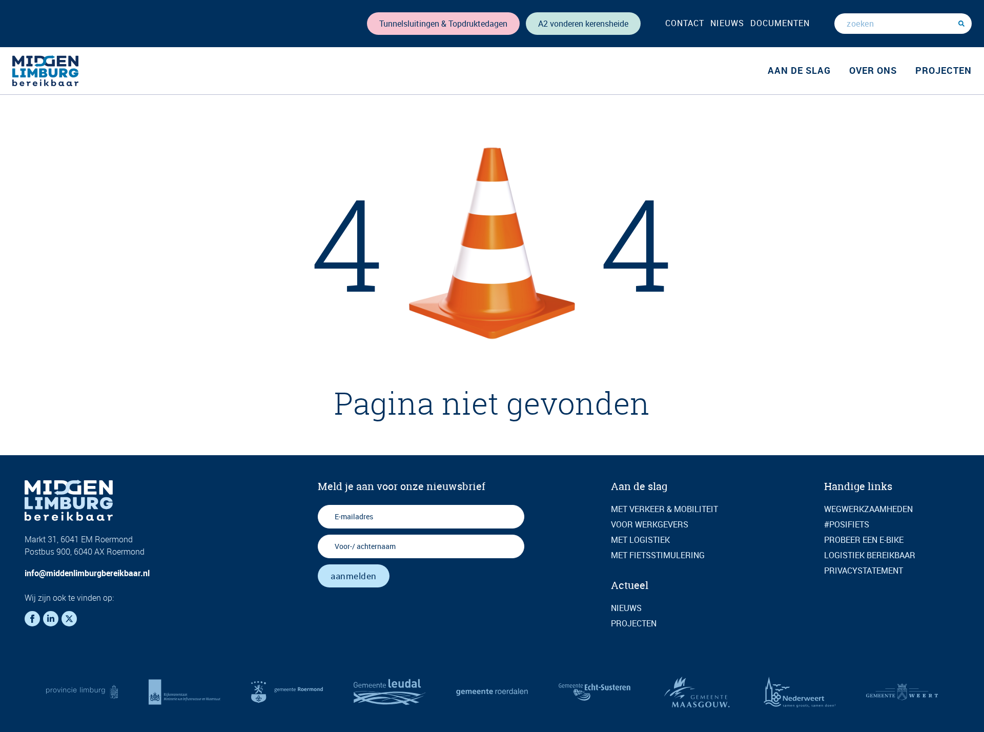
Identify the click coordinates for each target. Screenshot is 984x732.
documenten (780, 23)
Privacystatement (863, 570)
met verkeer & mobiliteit (664, 509)
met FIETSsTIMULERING (658, 555)
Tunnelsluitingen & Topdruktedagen (443, 23)
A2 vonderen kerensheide (583, 23)
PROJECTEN (943, 70)
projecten (634, 623)
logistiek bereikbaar (869, 555)
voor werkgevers (649, 524)
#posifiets (846, 524)
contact (684, 23)
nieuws (727, 23)
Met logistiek (640, 540)
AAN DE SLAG (799, 70)
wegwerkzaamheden (868, 509)
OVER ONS (873, 70)
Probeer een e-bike (864, 540)
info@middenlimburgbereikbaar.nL (87, 573)
